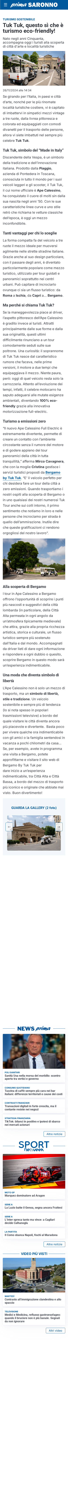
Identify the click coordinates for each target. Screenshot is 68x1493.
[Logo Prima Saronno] (34, 5)
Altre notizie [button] (54, 1134)
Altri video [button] (55, 1330)
